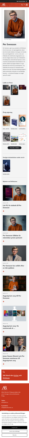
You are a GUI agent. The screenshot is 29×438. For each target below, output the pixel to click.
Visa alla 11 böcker (14, 147)
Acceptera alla (14, 427)
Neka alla (14, 435)
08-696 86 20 (4, 402)
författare (6, 378)
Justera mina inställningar (14, 431)
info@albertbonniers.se (7, 407)
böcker (16, 375)
